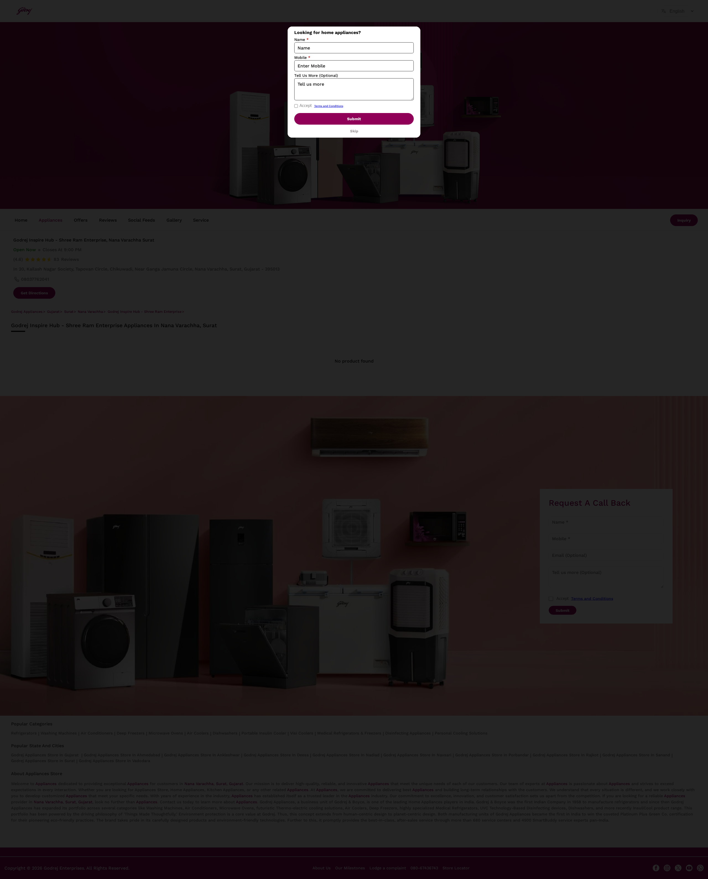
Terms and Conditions (328, 105)
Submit (354, 119)
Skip (354, 131)
